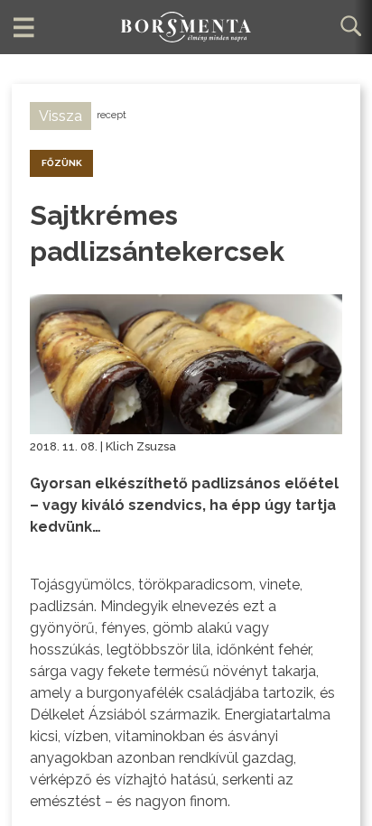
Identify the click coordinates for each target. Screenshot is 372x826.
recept (111, 115)
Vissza (60, 116)
